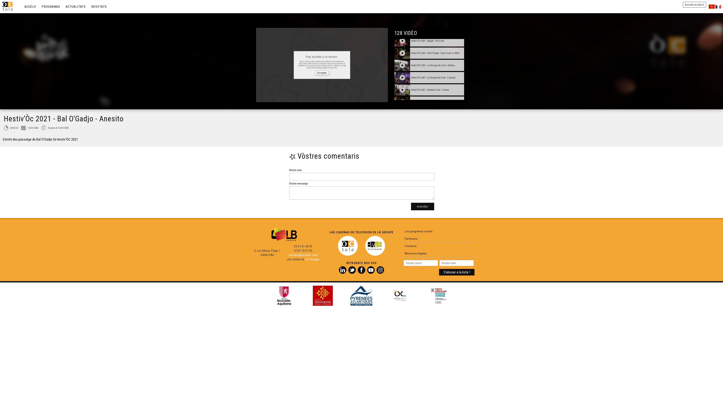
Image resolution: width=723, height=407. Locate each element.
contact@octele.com (303, 255)
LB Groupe (312, 259)
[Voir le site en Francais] (718, 6)
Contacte (411, 246)
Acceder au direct (694, 4)
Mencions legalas (416, 253)
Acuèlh (30, 6)
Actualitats (76, 6)
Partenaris (411, 238)
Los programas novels (419, 231)
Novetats (99, 6)
